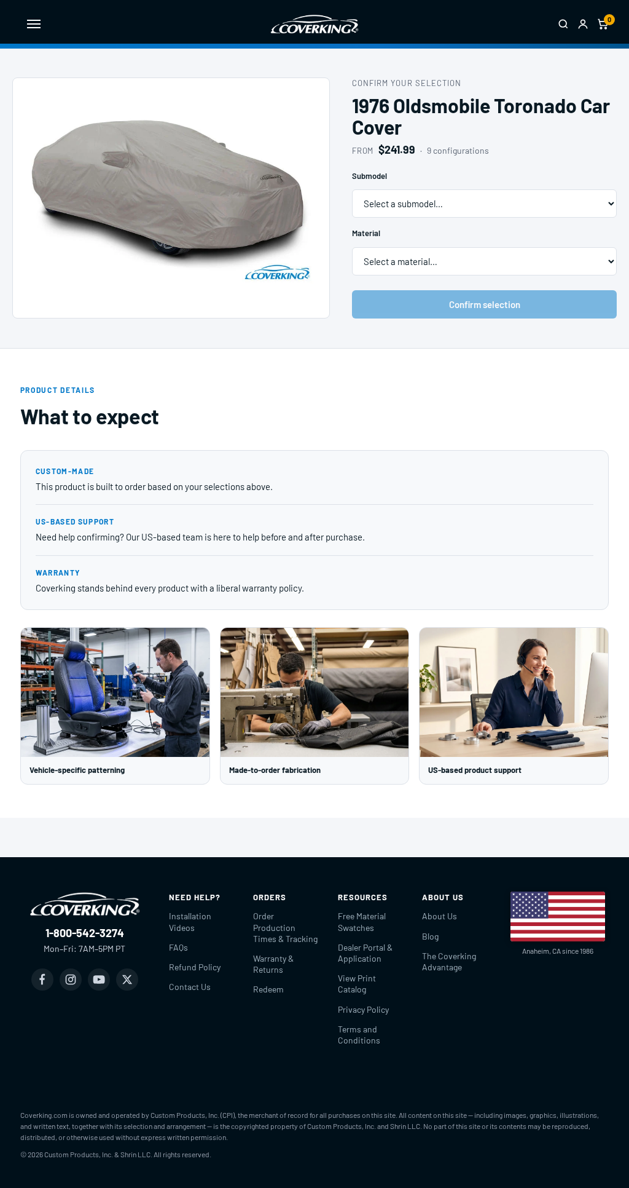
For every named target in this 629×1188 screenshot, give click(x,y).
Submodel (369, 176)
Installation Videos (190, 921)
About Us (439, 916)
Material (366, 233)
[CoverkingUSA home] (314, 24)
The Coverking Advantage (449, 961)
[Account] (583, 24)
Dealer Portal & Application (365, 953)
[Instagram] (71, 979)
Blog (430, 936)
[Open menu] (33, 24)
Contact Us (190, 986)
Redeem (268, 989)
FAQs (178, 947)
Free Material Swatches (362, 921)
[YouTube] (99, 979)
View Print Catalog (357, 983)
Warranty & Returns (273, 964)
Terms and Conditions (359, 1034)
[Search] (563, 24)
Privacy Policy (363, 1009)
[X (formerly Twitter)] (127, 979)
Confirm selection (484, 304)
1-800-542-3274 (84, 933)
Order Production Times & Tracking (285, 927)
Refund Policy (195, 967)
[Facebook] (42, 979)
